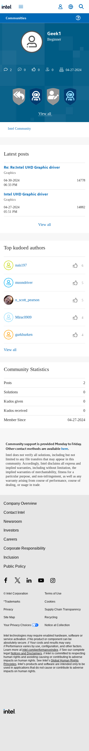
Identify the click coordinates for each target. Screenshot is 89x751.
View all (44, 114)
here (64, 447)
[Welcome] (70, 96)
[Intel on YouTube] (41, 579)
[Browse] (17, 20)
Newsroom (13, 519)
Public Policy (14, 564)
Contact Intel (14, 510)
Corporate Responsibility (25, 546)
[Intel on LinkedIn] (29, 579)
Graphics (10, 172)
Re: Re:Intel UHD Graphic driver (32, 167)
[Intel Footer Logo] (9, 709)
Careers (10, 537)
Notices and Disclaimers (25, 651)
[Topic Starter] (53, 96)
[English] (70, 6)
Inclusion (11, 555)
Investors (11, 528)
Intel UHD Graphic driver (26, 193)
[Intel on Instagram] (53, 579)
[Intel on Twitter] (18, 579)
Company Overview (20, 501)
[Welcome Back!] (36, 96)
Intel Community (20, 128)
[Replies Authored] (19, 96)
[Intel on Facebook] (6, 579)
